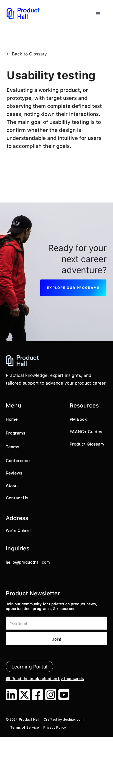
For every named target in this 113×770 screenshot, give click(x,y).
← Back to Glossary (27, 54)
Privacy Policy (54, 727)
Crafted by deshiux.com (64, 719)
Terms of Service (24, 727)
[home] (23, 13)
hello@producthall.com (28, 562)
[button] (98, 13)
